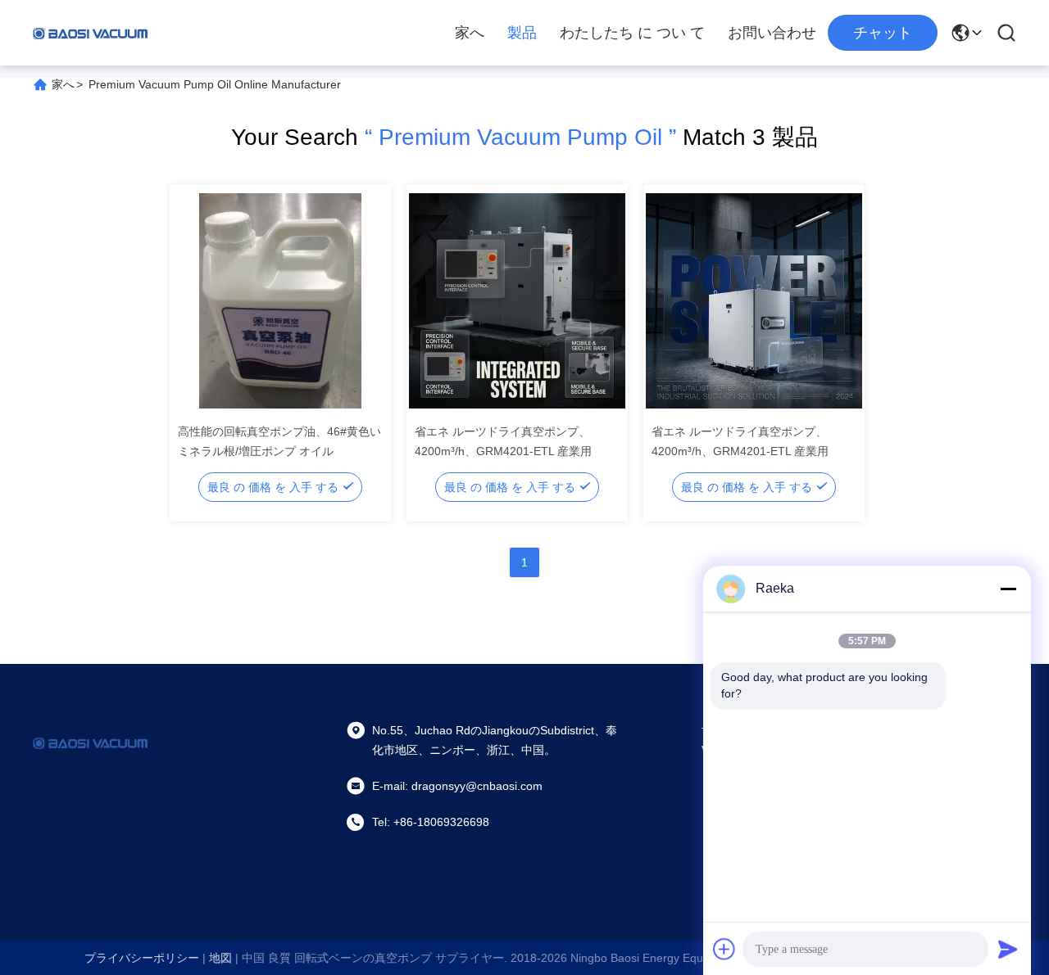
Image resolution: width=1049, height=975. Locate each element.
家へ (469, 32)
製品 (522, 32)
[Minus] (1008, 588)
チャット (882, 33)
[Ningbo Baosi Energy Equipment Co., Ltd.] (90, 32)
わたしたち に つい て (632, 32)
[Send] (1008, 949)
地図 (220, 957)
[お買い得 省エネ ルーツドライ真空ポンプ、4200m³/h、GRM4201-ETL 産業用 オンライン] (517, 300)
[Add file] (724, 949)
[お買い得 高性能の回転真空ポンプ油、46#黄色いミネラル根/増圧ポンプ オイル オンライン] (280, 300)
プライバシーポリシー (141, 957)
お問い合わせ (772, 33)
